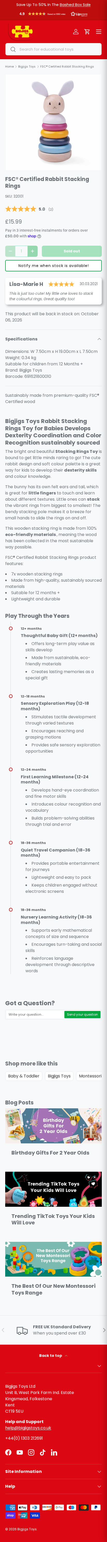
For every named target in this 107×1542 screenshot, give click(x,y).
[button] (53, 15)
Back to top (51, 1355)
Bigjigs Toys (59, 1076)
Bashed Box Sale (75, 4)
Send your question (82, 1014)
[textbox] (35, 1014)
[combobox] (53, 49)
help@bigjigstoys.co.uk (28, 1428)
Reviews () (29, 209)
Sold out (72, 251)
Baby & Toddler (23, 1076)
